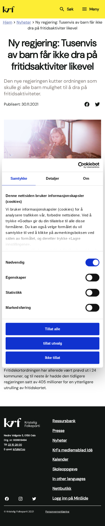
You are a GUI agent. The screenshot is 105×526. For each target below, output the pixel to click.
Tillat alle (52, 329)
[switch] (92, 277)
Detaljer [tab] (52, 178)
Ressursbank (63, 420)
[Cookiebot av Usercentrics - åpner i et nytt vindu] (78, 165)
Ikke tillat (52, 358)
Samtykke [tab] (18, 178)
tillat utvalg (52, 343)
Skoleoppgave (64, 469)
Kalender (60, 459)
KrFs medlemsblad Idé (72, 450)
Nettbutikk (61, 488)
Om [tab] (86, 178)
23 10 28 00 (15, 444)
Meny (94, 9)
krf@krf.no (19, 449)
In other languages (68, 478)
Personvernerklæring (57, 511)
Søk (70, 9)
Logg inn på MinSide (70, 498)
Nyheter (59, 440)
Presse (58, 430)
